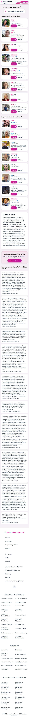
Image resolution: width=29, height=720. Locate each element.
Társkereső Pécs (5, 605)
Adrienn (13, 21)
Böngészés (8, 541)
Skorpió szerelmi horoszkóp (20, 698)
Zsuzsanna (13, 70)
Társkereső (18, 650)
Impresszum (8, 554)
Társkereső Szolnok (20, 615)
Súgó (6, 557)
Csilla (12, 94)
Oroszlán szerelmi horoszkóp (6, 693)
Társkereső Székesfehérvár (5, 615)
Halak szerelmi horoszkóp (19, 708)
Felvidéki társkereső (21, 658)
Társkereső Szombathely (5, 620)
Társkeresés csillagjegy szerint (14, 677)
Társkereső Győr (20, 605)
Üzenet (13, 25)
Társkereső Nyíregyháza (4, 610)
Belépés (18, 2)
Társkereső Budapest (7, 598)
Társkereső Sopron (20, 628)
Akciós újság (4, 669)
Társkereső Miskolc (6, 602)
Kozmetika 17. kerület (21, 669)
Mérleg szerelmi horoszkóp (5, 698)
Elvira (12, 44)
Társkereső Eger (19, 624)
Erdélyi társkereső (20, 654)
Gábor (12, 200)
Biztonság (8, 574)
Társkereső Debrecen (21, 598)
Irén (12, 32)
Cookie (7, 577)
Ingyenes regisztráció (14, 260)
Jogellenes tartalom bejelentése (14, 581)
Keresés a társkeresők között (14, 11)
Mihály (12, 142)
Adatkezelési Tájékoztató (12, 570)
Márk (12, 164)
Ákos (12, 156)
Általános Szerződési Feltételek (14, 567)
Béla (12, 175)
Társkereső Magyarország (19, 637)
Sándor (12, 133)
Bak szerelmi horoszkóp (18, 703)
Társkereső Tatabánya (21, 633)
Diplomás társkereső (7, 658)
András (12, 187)
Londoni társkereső (20, 665)
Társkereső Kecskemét (18, 610)
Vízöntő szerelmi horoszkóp (5, 708)
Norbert (13, 122)
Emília (12, 56)
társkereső (4, 650)
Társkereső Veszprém (7, 624)
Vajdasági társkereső (21, 662)
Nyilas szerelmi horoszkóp (5, 703)
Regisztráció (25, 2)
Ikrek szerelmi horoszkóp (5, 688)
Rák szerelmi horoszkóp (18, 688)
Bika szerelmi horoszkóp (19, 683)
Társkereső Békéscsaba (18, 620)
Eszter (12, 82)
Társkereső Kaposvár (7, 633)
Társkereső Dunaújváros (4, 637)
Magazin (7, 561)
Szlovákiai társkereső (7, 665)
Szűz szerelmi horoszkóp (19, 693)
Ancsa (12, 104)
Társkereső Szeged (20, 602)
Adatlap (20, 25)
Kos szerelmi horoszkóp (4, 683)
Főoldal (7, 537)
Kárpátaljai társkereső (7, 662)
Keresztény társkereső (4, 654)
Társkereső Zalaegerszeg (5, 628)
